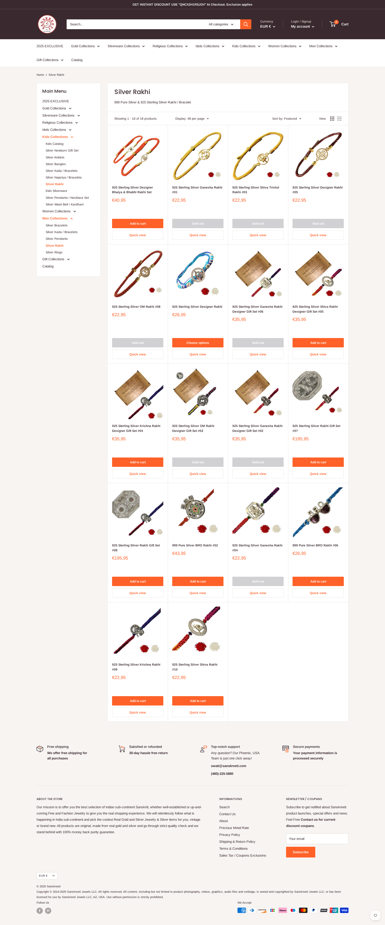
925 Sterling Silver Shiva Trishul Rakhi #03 (255, 190)
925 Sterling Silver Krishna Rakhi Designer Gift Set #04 (136, 428)
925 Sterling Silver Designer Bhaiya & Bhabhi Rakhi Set (132, 190)
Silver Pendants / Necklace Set (67, 197)
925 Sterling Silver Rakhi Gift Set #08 (136, 548)
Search (224, 807)
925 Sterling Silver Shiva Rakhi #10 (194, 667)
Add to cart (138, 223)
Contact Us (227, 814)
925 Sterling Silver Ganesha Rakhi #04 (257, 548)
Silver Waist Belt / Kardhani (65, 204)
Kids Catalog (54, 144)
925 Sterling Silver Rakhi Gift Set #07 (316, 428)
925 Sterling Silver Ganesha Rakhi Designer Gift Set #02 (257, 428)
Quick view (137, 235)
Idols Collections (207, 46)
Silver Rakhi (54, 184)
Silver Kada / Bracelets (62, 170)
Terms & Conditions (233, 848)
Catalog (76, 60)
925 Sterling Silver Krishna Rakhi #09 (136, 667)
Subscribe (301, 852)
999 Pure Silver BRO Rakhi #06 (315, 545)
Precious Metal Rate (234, 828)
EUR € (43, 875)
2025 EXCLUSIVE (50, 46)
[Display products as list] (340, 119)
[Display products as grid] (332, 119)
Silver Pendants (57, 238)
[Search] (245, 24)
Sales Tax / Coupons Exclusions (242, 855)
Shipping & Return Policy (237, 841)
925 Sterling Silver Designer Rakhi (197, 306)
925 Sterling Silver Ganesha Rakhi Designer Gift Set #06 (257, 309)
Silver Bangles (56, 164)
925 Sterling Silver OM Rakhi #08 (136, 306)
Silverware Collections (124, 46)
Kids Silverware (56, 191)
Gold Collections (83, 46)
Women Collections (282, 46)
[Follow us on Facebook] (40, 911)
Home (40, 74)
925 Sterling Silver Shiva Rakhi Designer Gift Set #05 (315, 309)
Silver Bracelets (57, 225)
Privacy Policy (229, 835)
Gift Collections (48, 60)
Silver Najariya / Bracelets (64, 177)
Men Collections (321, 46)
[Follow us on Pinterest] (48, 911)
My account (301, 26)
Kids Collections (244, 46)
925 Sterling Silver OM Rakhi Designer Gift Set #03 (193, 428)
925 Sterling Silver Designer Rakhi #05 (318, 190)
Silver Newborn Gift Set (62, 150)
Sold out (198, 223)
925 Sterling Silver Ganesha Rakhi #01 (197, 190)
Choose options (197, 343)
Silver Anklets (55, 157)
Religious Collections (168, 46)
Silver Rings (54, 252)
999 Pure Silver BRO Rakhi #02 (195, 545)
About (223, 821)
